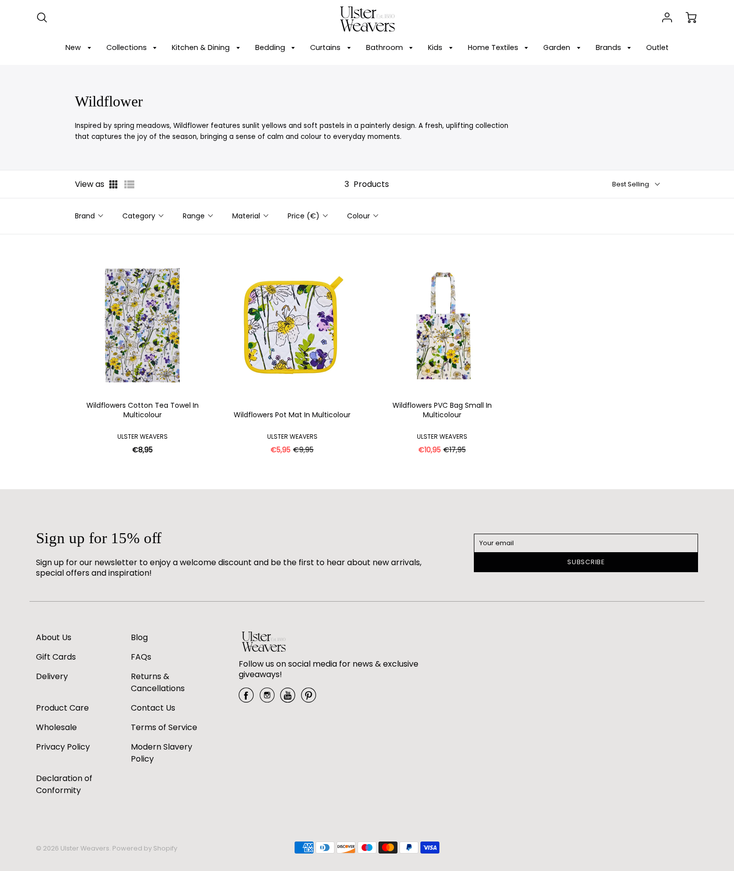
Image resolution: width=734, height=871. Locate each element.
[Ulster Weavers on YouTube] (287, 699)
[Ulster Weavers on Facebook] (246, 699)
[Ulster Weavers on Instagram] (267, 699)
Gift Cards (56, 657)
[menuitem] (79, 47)
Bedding (271, 47)
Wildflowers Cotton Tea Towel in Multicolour (142, 410)
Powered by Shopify (144, 848)
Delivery (52, 676)
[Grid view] (114, 184)
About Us (53, 637)
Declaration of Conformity (64, 784)
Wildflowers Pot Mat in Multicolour (292, 415)
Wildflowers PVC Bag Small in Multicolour (442, 410)
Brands (609, 47)
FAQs (141, 657)
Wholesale (56, 727)
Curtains (326, 47)
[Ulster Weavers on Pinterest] (308, 699)
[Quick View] (201, 389)
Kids (436, 47)
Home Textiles (494, 47)
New (74, 47)
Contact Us (153, 708)
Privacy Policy (63, 747)
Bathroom (385, 47)
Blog (139, 637)
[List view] (129, 184)
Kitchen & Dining (202, 47)
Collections (127, 47)
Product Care (62, 708)
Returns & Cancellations (158, 682)
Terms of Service (164, 727)
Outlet (657, 47)
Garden (557, 47)
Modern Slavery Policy (161, 753)
